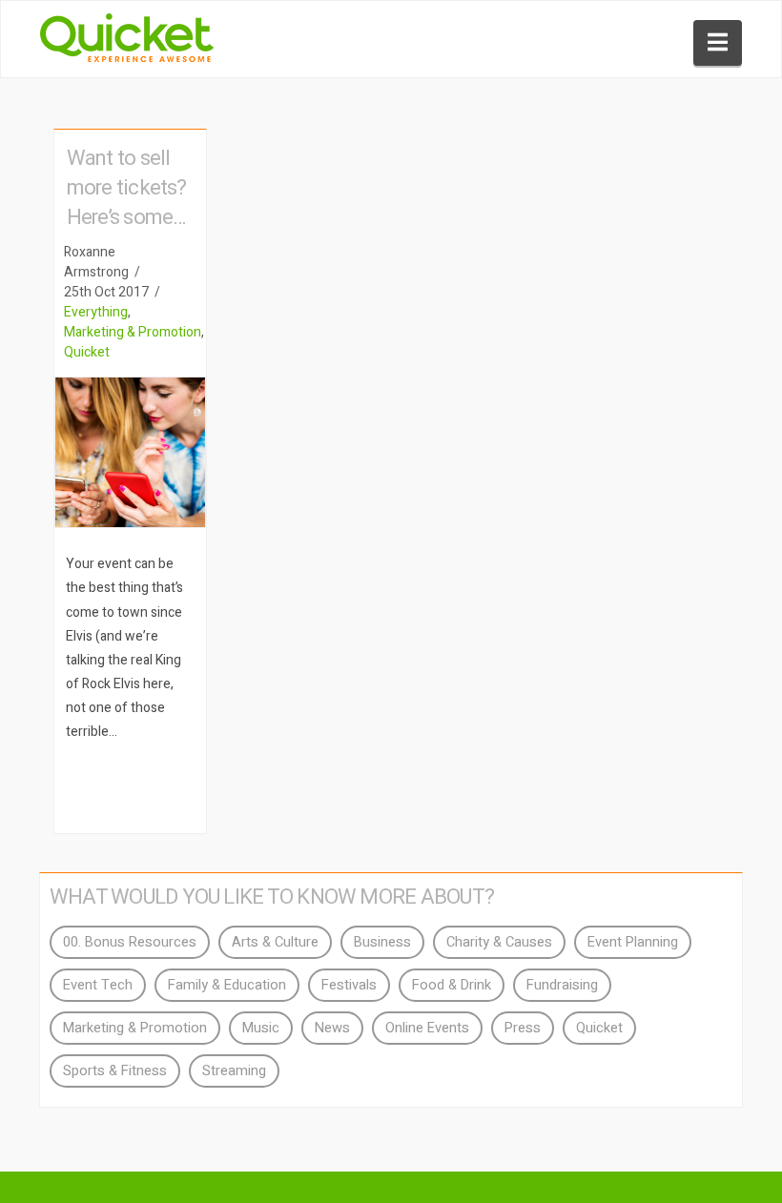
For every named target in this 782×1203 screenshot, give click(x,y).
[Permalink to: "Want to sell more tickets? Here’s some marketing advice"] (130, 452)
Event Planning (632, 942)
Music (260, 1028)
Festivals (349, 985)
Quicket (87, 352)
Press (522, 1028)
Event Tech (98, 985)
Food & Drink (451, 985)
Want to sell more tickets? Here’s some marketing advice (127, 217)
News (332, 1028)
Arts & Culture (275, 942)
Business (382, 942)
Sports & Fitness (115, 1071)
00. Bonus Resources (129, 942)
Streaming (234, 1071)
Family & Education (227, 985)
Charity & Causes (499, 942)
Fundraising (562, 985)
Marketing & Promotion (132, 332)
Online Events (427, 1028)
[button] (717, 43)
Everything (96, 312)
